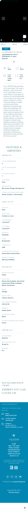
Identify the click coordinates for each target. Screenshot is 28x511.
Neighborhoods (14, 450)
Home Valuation (14, 454)
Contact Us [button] (14, 456)
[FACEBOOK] (7, 476)
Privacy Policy (14, 492)
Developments (14, 452)
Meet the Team (14, 446)
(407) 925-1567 (9, 420)
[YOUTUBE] (20, 476)
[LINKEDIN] (16, 476)
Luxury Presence (18, 481)
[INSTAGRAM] (11, 476)
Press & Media (14, 448)
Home (14, 444)
